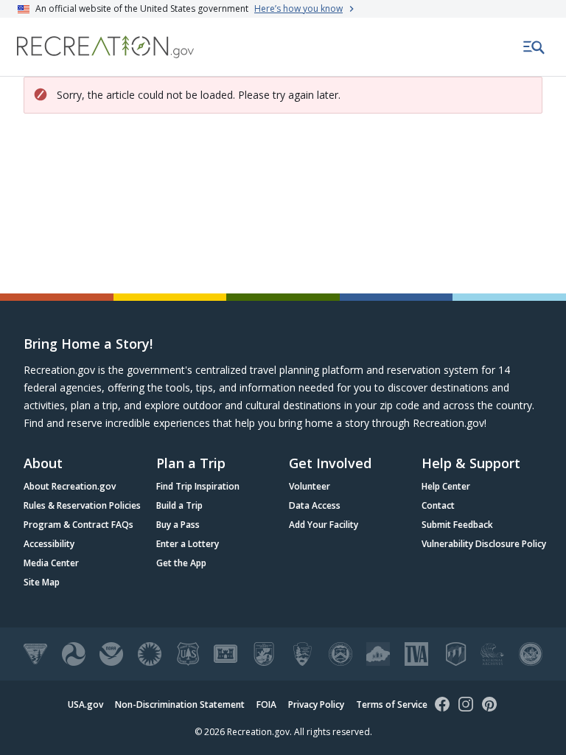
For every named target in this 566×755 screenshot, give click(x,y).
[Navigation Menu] (534, 47)
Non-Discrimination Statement (180, 704)
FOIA (266, 704)
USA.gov (85, 704)
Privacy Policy (316, 704)
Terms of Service (391, 704)
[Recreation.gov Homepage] (105, 47)
